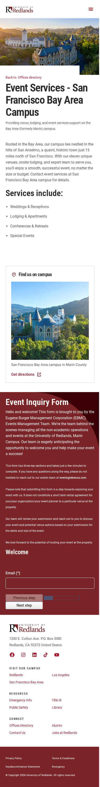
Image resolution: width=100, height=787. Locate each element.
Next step (24, 605)
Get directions (22, 374)
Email (10, 573)
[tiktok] (45, 655)
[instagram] (23, 655)
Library (57, 707)
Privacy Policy (14, 758)
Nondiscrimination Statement (23, 766)
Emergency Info (20, 700)
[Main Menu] (90, 9)
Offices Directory (21, 725)
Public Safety (18, 707)
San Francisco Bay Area (26, 682)
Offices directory (24, 77)
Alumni (57, 725)
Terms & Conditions (63, 758)
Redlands (16, 675)
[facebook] (12, 655)
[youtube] (57, 655)
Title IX (57, 700)
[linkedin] (34, 655)
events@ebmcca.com (73, 477)
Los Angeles (60, 675)
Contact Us (17, 733)
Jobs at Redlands (64, 733)
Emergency (58, 766)
